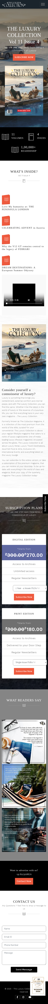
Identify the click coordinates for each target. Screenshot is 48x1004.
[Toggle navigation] (43, 4)
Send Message (24, 969)
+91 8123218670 (24, 874)
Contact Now (24, 881)
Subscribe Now (24, 57)
